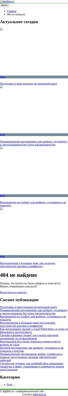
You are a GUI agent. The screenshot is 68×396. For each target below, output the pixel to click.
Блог (2, 77)
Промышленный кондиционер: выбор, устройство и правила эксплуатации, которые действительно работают (31, 357)
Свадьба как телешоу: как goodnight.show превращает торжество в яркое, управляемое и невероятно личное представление (32, 366)
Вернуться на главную (13, 292)
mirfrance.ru (39, 394)
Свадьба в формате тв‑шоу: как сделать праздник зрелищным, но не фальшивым (29, 337)
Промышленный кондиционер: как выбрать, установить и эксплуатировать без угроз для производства (33, 143)
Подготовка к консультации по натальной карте (28, 83)
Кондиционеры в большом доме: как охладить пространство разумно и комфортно (27, 265)
